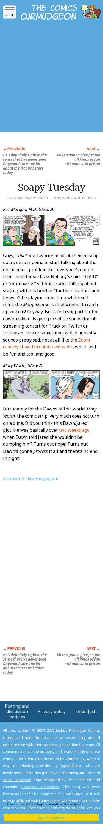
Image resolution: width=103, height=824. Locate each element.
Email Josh (86, 711)
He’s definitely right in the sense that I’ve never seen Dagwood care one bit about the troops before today (25, 163)
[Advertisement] (51, 77)
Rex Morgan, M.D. (44, 478)
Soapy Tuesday (51, 187)
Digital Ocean (71, 765)
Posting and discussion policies (17, 711)
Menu (10, 15)
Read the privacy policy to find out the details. (49, 806)
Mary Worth (13, 478)
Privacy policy (52, 711)
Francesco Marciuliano (40, 786)
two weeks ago (74, 430)
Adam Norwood (16, 779)
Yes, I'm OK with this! (51, 817)
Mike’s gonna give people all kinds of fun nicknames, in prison (78, 159)
